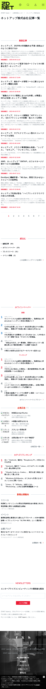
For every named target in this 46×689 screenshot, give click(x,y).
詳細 (37, 685)
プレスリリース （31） (11, 251)
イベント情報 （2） (10, 255)
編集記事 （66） (8, 244)
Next (43, 216)
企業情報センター (18, 13)
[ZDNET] (8, 5)
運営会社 (23, 673)
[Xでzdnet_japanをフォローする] (23, 637)
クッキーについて (23, 665)
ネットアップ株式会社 (33, 13)
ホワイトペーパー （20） (12, 247)
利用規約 (23, 661)
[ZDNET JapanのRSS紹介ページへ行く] (29, 637)
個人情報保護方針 (23, 657)
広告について (23, 669)
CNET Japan (22, 617)
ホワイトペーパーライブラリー (31, 400)
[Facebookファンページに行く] (17, 637)
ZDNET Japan (5, 13)
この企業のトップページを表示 (31, 260)
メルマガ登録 (23, 603)
